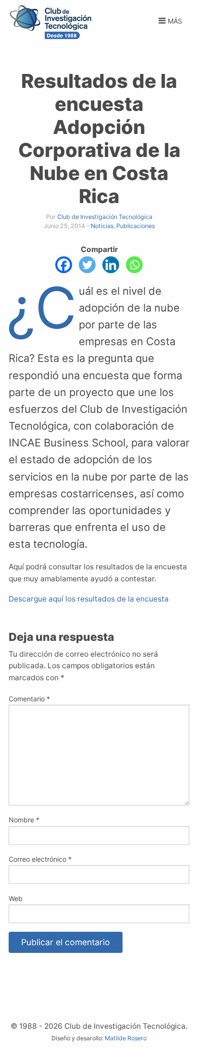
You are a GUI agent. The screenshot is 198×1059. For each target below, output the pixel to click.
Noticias (102, 225)
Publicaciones (135, 225)
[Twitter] (87, 264)
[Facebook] (63, 264)
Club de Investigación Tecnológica (104, 216)
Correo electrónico (40, 859)
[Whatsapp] (134, 264)
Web (16, 898)
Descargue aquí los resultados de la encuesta (89, 598)
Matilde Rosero (126, 1038)
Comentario (29, 699)
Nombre (24, 820)
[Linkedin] (110, 264)
